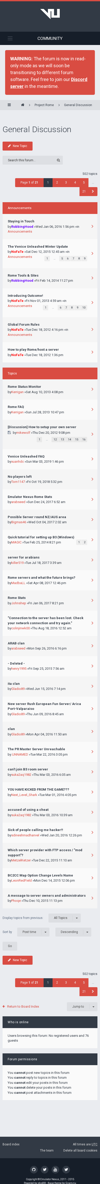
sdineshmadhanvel (25, 835)
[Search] (58, 160)
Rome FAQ (16, 407)
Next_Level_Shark (24, 795)
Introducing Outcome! (25, 296)
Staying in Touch (21, 221)
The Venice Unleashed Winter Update (38, 246)
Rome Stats (17, 598)
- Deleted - (16, 663)
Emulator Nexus (49, 1179)
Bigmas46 (18, 522)
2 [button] (57, 182)
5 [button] (84, 182)
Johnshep (18, 603)
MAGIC (16, 542)
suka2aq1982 (21, 775)
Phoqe (16, 901)
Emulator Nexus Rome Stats (30, 497)
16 (83, 439)
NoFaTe (17, 252)
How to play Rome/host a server (33, 349)
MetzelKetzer (21, 860)
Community (50, 38)
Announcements (20, 231)
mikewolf (23, 433)
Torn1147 (18, 482)
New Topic (20, 146)
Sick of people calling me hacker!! (35, 830)
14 (69, 439)
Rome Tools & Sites (23, 275)
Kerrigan (17, 392)
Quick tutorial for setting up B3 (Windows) (41, 537)
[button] (92, 191)
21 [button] (84, 191)
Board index (11, 1144)
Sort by (19, 931)
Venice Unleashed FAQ (26, 456)
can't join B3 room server (28, 769)
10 (83, 307)
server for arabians (23, 557)
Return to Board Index (23, 1006)
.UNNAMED (19, 754)
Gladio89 (18, 689)
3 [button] (66, 182)
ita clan (14, 684)
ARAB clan (16, 643)
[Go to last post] (92, 227)
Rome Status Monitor (24, 387)
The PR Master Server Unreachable (36, 749)
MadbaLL (18, 583)
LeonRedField (21, 880)
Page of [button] (29, 182)
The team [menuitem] (47, 1150)
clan (11, 729)
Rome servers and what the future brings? (41, 577)
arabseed (18, 502)
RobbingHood (22, 227)
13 (62, 439)
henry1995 (18, 668)
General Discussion (78, 105)
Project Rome (44, 105)
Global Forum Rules (23, 324)
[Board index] (22, 105)
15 (76, 439)
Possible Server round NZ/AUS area (37, 517)
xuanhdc (17, 461)
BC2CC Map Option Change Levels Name (40, 875)
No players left (20, 477)
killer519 (17, 563)
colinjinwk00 (20, 628)
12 (55, 439)
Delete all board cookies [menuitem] (80, 1150)
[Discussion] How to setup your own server (42, 427)
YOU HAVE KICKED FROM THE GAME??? (38, 789)
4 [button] (75, 182)
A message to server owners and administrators (47, 895)
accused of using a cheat (28, 810)
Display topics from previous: (35, 917)
